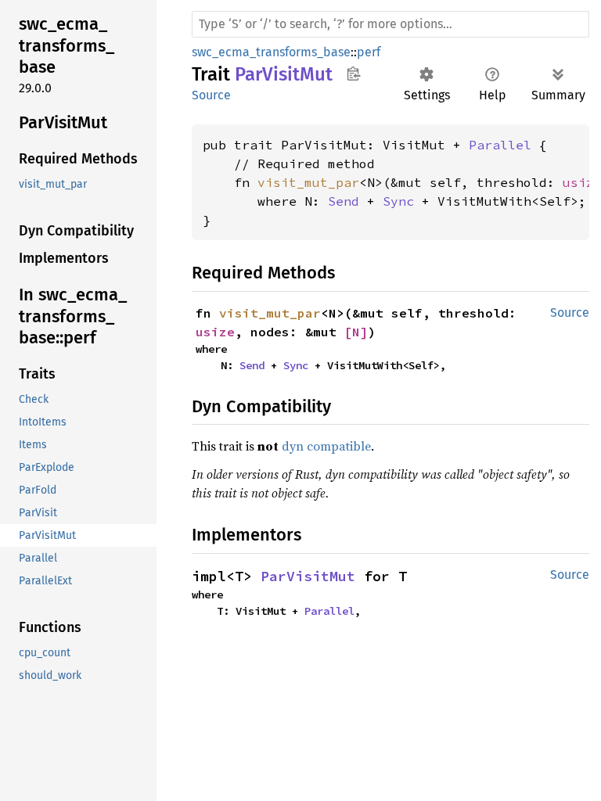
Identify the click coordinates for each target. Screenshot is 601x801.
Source (211, 95)
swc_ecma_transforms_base (271, 52)
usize (215, 331)
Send (343, 201)
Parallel (500, 145)
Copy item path (353, 73)
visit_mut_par (308, 182)
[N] (356, 331)
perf (368, 52)
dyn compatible (326, 445)
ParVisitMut (308, 576)
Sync (398, 201)
